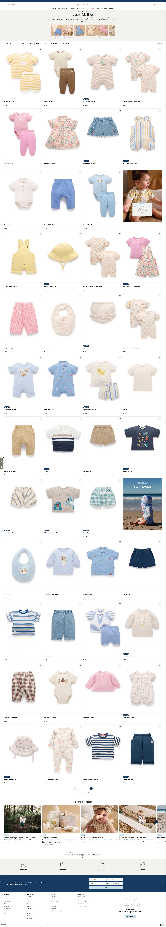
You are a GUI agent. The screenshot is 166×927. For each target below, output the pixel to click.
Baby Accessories (7, 903)
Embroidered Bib (48, 348)
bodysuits (68, 855)
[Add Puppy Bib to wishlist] (40, 541)
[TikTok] (82, 906)
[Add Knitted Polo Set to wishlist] (119, 603)
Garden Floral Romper (129, 717)
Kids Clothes (6, 906)
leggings (74, 855)
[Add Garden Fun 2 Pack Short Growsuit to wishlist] (159, 295)
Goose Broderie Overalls (10, 286)
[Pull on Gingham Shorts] (102, 503)
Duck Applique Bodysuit (50, 717)
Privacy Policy (95, 925)
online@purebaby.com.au (85, 903)
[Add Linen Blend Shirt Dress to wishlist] (80, 110)
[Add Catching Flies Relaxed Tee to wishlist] (80, 480)
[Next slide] (156, 821)
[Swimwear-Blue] (142, 508)
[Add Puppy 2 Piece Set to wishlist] (119, 172)
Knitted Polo (47, 471)
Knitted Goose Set (9, 101)
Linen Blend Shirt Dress (50, 163)
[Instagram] (80, 906)
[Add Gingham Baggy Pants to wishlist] (40, 295)
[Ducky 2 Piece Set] (63, 72)
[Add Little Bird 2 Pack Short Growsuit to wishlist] (159, 49)
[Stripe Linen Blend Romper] (142, 133)
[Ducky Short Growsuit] (102, 72)
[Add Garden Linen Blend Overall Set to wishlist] (159, 233)
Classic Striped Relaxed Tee (11, 656)
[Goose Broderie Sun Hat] (63, 257)
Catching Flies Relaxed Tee (51, 533)
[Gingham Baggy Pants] (23, 318)
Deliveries (29, 896)
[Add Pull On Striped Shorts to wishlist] (40, 480)
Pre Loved (29, 903)
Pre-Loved (104, 8)
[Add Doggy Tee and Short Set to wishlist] (119, 357)
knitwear (83, 855)
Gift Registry (29, 911)
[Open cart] (160, 4)
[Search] (151, 4)
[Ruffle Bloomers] (102, 318)
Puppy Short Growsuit (10, 409)
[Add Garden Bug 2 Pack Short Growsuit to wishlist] (119, 233)
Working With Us (54, 901)
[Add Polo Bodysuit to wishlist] (40, 172)
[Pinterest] (87, 906)
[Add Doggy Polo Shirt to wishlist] (119, 541)
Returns (28, 899)
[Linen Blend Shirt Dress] (63, 133)
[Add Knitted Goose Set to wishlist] (40, 49)
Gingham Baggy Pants (10, 348)
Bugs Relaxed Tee (127, 471)
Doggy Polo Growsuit (49, 409)
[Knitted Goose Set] (23, 72)
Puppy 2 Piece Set (88, 225)
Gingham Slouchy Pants (10, 717)
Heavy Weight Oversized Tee (90, 779)
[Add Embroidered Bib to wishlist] (80, 295)
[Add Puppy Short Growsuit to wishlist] (40, 357)
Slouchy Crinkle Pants (49, 225)
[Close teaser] (3, 457)
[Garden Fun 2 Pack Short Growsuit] (142, 318)
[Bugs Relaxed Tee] (142, 441)
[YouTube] (84, 906)
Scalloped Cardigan (88, 717)
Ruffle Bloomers (87, 348)
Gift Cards (29, 906)
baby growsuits (95, 854)
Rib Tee (125, 409)
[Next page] (91, 788)
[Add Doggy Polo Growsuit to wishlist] (80, 357)
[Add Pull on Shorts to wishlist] (119, 418)
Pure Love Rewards (31, 915)
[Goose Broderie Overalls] (23, 257)
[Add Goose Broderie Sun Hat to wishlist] (80, 233)
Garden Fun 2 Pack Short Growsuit (132, 348)
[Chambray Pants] (63, 626)
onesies (105, 18)
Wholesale (53, 903)
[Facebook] (78, 906)
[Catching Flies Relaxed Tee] (63, 503)
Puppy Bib (7, 594)
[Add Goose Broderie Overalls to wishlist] (40, 233)
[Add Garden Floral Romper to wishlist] (159, 665)
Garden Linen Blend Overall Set (131, 286)
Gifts (88, 8)
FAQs (28, 901)
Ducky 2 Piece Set (48, 101)
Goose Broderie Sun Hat (50, 286)
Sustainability (54, 906)
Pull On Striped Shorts (10, 533)
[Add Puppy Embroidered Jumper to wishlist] (80, 541)
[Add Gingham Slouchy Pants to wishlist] (40, 665)
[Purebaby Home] (83, 4)
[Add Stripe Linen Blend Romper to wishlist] (159, 110)
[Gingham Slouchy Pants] (23, 688)
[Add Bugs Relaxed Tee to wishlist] (159, 418)
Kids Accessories (7, 908)
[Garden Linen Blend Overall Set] (142, 257)
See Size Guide (130, 916)
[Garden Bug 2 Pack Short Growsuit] (102, 257)
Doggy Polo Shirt (87, 594)
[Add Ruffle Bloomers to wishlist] (119, 295)
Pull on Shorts (87, 471)
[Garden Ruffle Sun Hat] (23, 749)
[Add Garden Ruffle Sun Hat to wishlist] (40, 726)
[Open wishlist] (157, 4)
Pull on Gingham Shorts (89, 533)
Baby (78, 8)
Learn (97, 8)
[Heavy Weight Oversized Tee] (102, 749)
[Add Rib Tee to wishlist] (159, 357)
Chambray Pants (48, 656)
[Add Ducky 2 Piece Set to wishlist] (80, 49)
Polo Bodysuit (7, 225)
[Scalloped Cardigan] (102, 688)
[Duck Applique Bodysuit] (63, 688)
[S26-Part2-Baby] (142, 200)
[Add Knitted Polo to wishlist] (80, 418)
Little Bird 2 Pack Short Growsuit (131, 101)
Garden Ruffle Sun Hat (10, 779)
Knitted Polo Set (87, 656)
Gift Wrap (29, 908)
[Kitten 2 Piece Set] (23, 133)
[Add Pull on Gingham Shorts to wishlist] (119, 480)
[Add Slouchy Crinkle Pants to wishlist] (80, 172)
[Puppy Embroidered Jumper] (63, 565)
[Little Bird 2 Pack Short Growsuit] (142, 72)
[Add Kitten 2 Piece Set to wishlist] (40, 110)
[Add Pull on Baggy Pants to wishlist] (159, 726)
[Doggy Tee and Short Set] (102, 380)
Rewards (111, 8)
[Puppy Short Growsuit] (23, 380)
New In (54, 8)
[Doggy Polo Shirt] (102, 565)
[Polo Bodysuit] (23, 195)
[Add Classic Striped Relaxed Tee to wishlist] (40, 603)
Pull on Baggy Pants (128, 779)
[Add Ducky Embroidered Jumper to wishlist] (159, 603)
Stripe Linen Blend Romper (130, 163)
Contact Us (53, 899)
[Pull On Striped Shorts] (23, 503)
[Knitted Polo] (63, 441)
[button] (1, 463)
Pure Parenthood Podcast (56, 911)
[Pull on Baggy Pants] (142, 749)
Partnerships (53, 908)
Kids (83, 8)
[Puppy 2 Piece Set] (102, 195)
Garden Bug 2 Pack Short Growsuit (92, 286)
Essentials (72, 8)
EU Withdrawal (30, 918)
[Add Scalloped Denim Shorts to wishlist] (119, 110)
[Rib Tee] (142, 380)
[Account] (154, 4)
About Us (53, 896)
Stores (28, 913)
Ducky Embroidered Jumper (130, 656)
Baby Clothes (7, 901)
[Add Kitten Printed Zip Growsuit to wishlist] (80, 726)
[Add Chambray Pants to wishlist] (80, 603)
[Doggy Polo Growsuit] (63, 380)
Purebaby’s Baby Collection (64, 18)
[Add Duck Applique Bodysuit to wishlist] (80, 665)
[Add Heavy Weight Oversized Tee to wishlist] (119, 726)
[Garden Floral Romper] (142, 688)
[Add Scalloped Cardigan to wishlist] (119, 665)
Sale (92, 8)
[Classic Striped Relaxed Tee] (23, 626)
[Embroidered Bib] (63, 318)
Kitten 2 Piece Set (8, 163)
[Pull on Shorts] (102, 441)
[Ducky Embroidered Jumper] (142, 626)
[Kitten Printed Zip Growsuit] (63, 749)
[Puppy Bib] (23, 565)
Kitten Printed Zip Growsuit (51, 779)
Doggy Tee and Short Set (89, 409)
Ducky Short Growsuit (89, 101)
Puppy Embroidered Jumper (51, 594)
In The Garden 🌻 (62, 8)
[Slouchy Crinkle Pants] (63, 195)
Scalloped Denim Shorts (89, 163)
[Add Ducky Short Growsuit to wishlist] (119, 49)
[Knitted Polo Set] (102, 626)
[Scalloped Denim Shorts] (102, 133)
